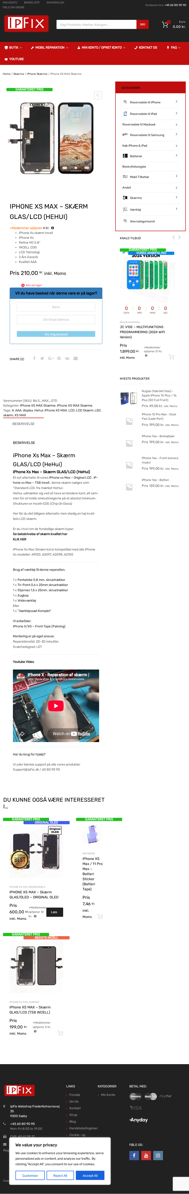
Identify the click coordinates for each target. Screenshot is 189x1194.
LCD (71, 410)
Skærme (18, 74)
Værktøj (135, 209)
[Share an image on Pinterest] (58, 359)
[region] (60, 1161)
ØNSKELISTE (32, 2)
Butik (13, 48)
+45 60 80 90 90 (175, 5)
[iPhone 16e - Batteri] (129, 495)
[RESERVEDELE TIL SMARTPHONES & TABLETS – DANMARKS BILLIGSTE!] (26, 32)
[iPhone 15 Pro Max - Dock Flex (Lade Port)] (129, 429)
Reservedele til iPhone (145, 102)
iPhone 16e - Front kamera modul (160, 460)
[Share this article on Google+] (50, 359)
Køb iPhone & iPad (134, 145)
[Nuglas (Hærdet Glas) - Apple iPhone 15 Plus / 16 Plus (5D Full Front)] (129, 406)
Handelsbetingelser (83, 1128)
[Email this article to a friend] (75, 359)
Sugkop (23, 595)
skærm (8, 415)
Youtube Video (23, 662)
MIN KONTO (10, 2)
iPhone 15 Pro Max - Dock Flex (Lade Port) (159, 417)
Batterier (89, 853)
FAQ (174, 48)
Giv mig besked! (56, 334)
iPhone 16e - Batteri (155, 480)
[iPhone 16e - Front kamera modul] (129, 473)
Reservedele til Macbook (139, 124)
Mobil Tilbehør (139, 177)
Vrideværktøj (27, 601)
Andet (126, 187)
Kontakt (75, 1108)
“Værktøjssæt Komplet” (34, 611)
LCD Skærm (84, 410)
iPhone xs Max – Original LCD (70, 478)
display (28, 410)
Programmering (130, 322)
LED (98, 410)
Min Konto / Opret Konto (102, 48)
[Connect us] (134, 1155)
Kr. (30, 228)
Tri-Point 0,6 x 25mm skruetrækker (43, 585)
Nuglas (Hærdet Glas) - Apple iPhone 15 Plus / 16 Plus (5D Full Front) (159, 395)
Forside (74, 1095)
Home (7, 74)
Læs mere (55, 913)
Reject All (60, 1176)
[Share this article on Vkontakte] (67, 359)
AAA (18, 410)
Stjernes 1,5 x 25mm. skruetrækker (43, 590)
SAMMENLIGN (55, 2)
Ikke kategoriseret (142, 221)
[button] (98, 95)
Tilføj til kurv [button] (100, 917)
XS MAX (20, 415)
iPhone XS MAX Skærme (38, 406)
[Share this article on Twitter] (42, 359)
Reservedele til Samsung (147, 135)
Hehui (38, 410)
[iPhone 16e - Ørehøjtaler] (129, 451)
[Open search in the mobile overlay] (102, 24)
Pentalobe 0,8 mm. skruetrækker (41, 580)
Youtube (16, 59)
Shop (73, 1115)
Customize (30, 1176)
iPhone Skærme (37, 74)
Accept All (90, 1176)
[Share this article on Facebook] (33, 359)
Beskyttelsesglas (134, 166)
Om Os (74, 1102)
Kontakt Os (148, 48)
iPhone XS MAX (55, 410)
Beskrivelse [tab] (23, 424)
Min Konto (108, 1095)
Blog (72, 1122)
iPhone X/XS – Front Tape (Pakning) (39, 626)
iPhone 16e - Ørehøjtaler (158, 436)
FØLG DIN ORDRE (13, 7)
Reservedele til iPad (143, 114)
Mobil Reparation (50, 48)
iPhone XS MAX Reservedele (27, 886)
